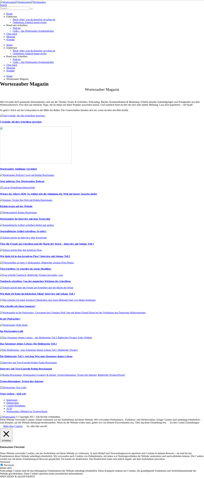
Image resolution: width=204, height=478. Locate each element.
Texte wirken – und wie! (13, 393)
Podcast (17, 28)
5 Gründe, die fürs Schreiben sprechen (21, 121)
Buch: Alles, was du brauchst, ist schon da (34, 19)
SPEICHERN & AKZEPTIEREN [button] (17, 476)
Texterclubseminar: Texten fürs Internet (21, 381)
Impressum (11, 400)
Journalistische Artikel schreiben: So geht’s (23, 231)
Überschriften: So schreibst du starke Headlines (25, 268)
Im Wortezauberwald (11, 331)
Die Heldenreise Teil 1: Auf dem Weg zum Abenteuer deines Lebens (36, 356)
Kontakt (10, 39)
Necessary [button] (5, 461)
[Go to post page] (22, 115)
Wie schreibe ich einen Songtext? (17, 306)
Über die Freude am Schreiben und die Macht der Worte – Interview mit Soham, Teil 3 (47, 244)
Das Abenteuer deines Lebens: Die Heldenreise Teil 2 (28, 343)
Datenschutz (12, 402)
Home (9, 13)
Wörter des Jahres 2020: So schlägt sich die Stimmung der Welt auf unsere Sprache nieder (48, 194)
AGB (9, 408)
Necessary (9, 465)
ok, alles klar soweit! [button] (37, 426)
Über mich (11, 33)
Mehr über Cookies (13, 426)
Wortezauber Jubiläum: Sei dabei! (18, 169)
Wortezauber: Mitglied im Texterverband (26, 411)
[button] (3, 5)
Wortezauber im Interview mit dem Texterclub (25, 219)
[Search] (31, 8)
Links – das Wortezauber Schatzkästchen (33, 31)
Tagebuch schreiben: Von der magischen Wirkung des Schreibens (35, 281)
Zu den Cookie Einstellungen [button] (184, 422)
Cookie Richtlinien (15, 405)
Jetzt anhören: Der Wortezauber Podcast (22, 181)
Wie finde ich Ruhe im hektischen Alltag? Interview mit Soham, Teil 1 (37, 293)
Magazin (10, 36)
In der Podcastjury (10, 318)
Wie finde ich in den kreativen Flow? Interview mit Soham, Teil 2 (35, 256)
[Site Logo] (23, 2)
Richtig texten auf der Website (16, 206)
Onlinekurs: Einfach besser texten (30, 22)
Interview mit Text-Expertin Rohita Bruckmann (26, 368)
